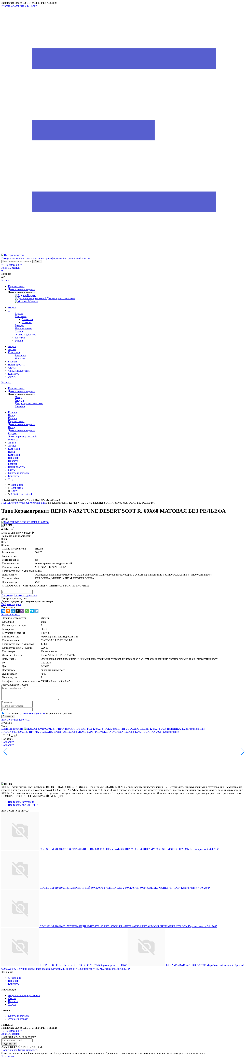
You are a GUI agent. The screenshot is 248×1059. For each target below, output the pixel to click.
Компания (20, 316)
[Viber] (22, 611)
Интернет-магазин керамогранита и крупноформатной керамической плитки (45, 258)
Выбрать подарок (11, 604)
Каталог (6, 382)
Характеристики (10, 614)
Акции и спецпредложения (24, 995)
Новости (27, 322)
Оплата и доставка (25, 334)
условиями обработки (33, 713)
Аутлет (19, 313)
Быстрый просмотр (12, 728)
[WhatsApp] (27, 611)
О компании (15, 977)
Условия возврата (18, 1018)
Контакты (20, 337)
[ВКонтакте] (3, 611)
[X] (18, 611)
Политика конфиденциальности (19, 1050)
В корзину (7, 595)
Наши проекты (23, 328)
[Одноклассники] (8, 611)
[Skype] (32, 611)
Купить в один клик (25, 595)
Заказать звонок (10, 267)
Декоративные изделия (21, 430)
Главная (5, 502)
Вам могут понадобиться (15, 719)
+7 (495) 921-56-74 (11, 264)
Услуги (19, 340)
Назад (18, 397)
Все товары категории (21, 801)
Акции (12, 307)
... (9, 310)
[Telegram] (36, 611)
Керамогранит (38, 502)
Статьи (19, 331)
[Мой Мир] (13, 611)
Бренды (19, 325)
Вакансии (27, 319)
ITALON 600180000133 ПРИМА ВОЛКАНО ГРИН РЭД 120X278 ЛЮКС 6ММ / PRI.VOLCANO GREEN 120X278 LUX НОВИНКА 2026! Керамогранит (90, 731)
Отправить (8, 716)
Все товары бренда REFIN (23, 804)
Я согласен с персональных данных (38, 713)
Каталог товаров (20, 502)
